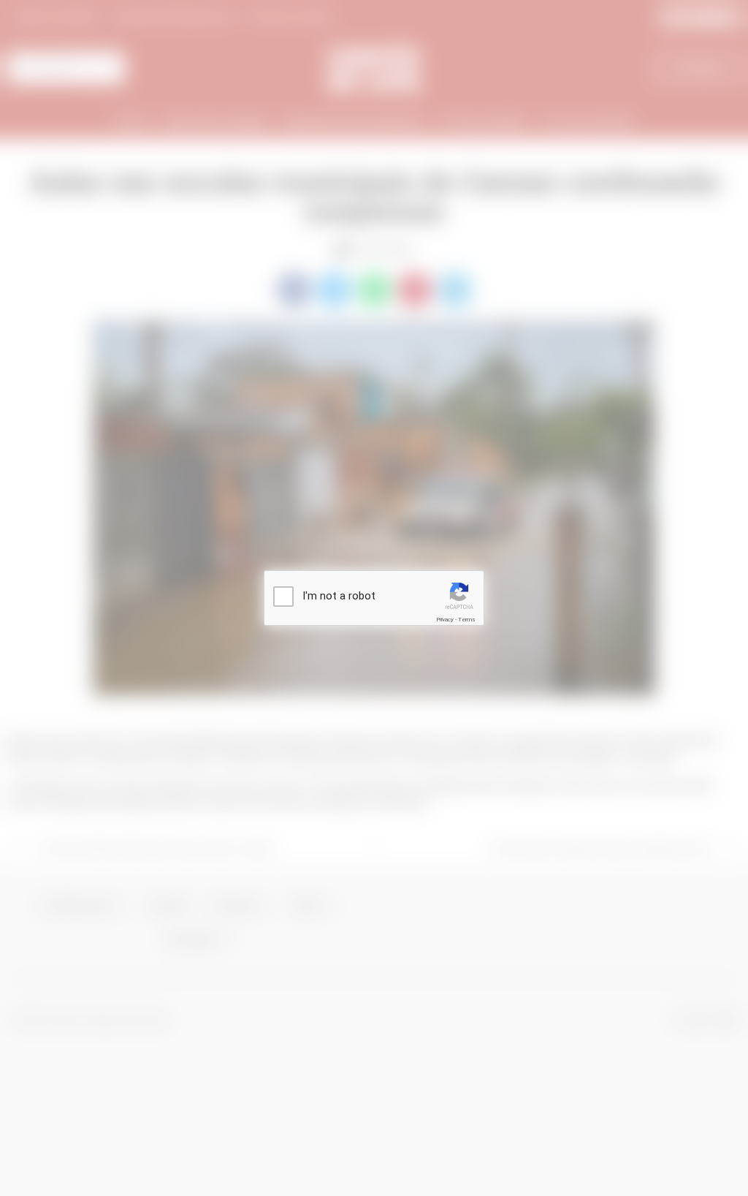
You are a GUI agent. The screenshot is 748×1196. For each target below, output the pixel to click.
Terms (467, 619)
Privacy (445, 619)
